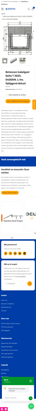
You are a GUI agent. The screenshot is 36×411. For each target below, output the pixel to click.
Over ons (4, 300)
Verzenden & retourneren (9, 350)
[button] (31, 38)
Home (3, 13)
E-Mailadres (8, 279)
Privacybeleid (20, 276)
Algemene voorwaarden (9, 343)
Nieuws (3, 373)
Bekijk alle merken (10, 193)
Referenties (5, 377)
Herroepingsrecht (7, 353)
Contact (4, 311)
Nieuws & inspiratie (7, 304)
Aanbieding (5, 370)
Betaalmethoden (6, 347)
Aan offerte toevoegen (18, 101)
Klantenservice (6, 307)
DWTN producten (7, 327)
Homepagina (5, 330)
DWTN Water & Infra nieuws (10, 323)
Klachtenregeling (7, 357)
